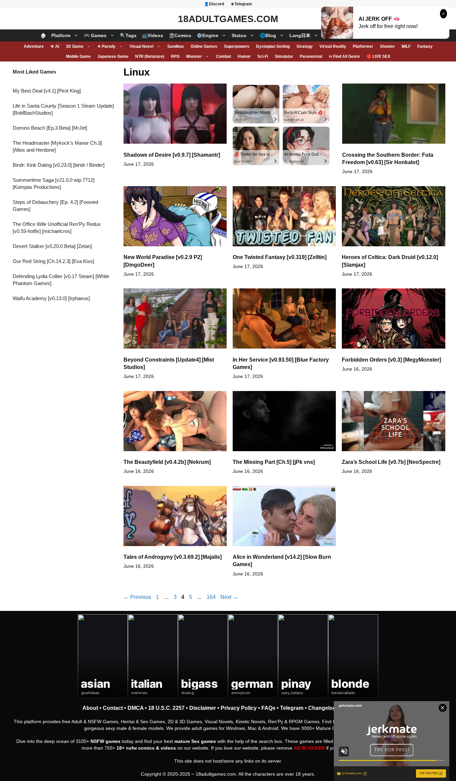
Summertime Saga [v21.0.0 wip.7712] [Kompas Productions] (53, 183)
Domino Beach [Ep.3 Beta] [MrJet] (50, 128)
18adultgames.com (216, 774)
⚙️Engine (207, 35)
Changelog (322, 708)
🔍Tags (128, 35)
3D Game (74, 46)
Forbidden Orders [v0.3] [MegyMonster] (391, 360)
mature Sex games (195, 741)
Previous (137, 597)
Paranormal (311, 56)
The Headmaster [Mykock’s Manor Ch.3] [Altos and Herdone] (57, 146)
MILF (406, 46)
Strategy (304, 46)
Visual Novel (141, 46)
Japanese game (113, 56)
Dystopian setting (273, 46)
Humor (244, 56)
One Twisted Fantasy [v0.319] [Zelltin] (279, 257)
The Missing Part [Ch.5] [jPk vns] (274, 462)
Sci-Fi (262, 56)
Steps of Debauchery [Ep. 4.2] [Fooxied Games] (55, 205)
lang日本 (299, 35)
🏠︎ (43, 35)
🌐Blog (268, 35)
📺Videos (152, 35)
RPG (175, 56)
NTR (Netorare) (149, 56)
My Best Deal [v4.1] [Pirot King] (47, 91)
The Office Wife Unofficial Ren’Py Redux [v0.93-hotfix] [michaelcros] (57, 227)
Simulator (284, 56)
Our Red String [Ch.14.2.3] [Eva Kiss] (53, 261)
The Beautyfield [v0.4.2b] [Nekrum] (167, 462)
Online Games (204, 46)
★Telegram (241, 4)
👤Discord (214, 4)
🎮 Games (95, 35)
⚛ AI (54, 46)
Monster (194, 56)
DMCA (136, 708)
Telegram (291, 708)
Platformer (363, 46)
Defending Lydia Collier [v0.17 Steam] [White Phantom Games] (61, 279)
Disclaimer (202, 708)
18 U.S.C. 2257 (166, 708)
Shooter (387, 46)
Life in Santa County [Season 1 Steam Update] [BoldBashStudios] (63, 109)
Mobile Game (78, 56)
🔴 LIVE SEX (378, 56)
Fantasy (425, 46)
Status (239, 35)
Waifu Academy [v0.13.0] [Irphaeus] (51, 298)
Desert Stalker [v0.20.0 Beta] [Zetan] (52, 246)
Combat (223, 56)
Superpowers (236, 46)
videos (168, 748)
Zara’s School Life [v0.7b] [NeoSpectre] (391, 462)
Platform (60, 35)
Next (229, 597)
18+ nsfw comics (136, 748)
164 (211, 597)
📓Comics (180, 35)
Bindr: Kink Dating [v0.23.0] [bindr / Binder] (58, 165)
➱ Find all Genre (344, 56)
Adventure (34, 46)
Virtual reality (332, 46)
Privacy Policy (239, 708)
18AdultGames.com (228, 19)
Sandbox (175, 46)
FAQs (268, 708)
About (90, 708)
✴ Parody (106, 46)
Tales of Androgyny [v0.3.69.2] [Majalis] (173, 557)
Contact (113, 708)
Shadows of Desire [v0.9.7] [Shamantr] (172, 155)
